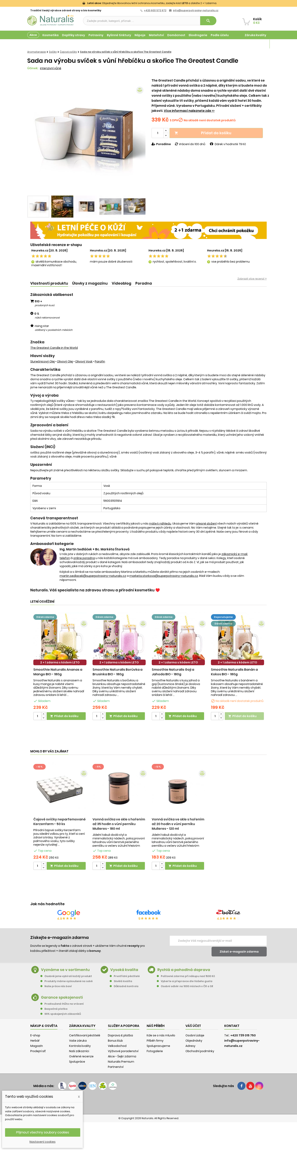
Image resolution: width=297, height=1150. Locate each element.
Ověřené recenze (81, 1056)
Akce (33, 35)
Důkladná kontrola (126, 986)
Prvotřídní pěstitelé (127, 976)
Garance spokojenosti (62, 997)
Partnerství (115, 1067)
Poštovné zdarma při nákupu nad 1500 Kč (188, 976)
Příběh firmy (155, 1041)
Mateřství (156, 35)
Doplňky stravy (73, 35)
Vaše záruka (78, 1041)
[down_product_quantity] (43, 718)
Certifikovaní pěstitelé (84, 1035)
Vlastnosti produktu (49, 283)
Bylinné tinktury (119, 35)
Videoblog (121, 283)
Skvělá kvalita (123, 981)
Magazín (259, 44)
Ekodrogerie (198, 35)
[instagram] (259, 1086)
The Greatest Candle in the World (54, 348)
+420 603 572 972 (155, 10)
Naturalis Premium (121, 1062)
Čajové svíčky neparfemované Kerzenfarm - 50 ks (59, 821)
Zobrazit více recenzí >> (252, 278)
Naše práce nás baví (58, 986)
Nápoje (140, 35)
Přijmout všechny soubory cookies (42, 1132)
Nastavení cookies (42, 1142)
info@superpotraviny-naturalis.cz (195, 10)
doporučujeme (223, 617)
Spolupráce (77, 1062)
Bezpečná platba (55, 1009)
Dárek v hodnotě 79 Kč (230, 144)
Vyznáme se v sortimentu (65, 969)
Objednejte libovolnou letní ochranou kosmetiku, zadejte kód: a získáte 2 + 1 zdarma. (152, 3)
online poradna (84, 558)
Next (139, 136)
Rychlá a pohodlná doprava (183, 969)
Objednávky (193, 1041)
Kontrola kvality (80, 1046)
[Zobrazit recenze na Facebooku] (148, 913)
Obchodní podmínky (199, 1051)
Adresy (190, 1046)
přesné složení (206, 524)
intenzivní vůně (50, 68)
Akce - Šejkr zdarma (122, 1056)
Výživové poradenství (123, 1051)
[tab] (49, 283)
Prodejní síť (38, 1051)
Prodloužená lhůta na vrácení (64, 1003)
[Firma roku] (148, 1101)
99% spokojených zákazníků (62, 1014)
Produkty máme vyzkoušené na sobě (68, 981)
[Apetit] (72, 1086)
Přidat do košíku (203, 132)
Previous (33, 136)
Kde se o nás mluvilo (161, 1035)
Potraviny (95, 35)
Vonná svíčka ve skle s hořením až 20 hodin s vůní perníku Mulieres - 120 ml (178, 824)
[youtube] (250, 1086)
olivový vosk (84, 361)
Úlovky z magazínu (90, 283)
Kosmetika (50, 35)
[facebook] (241, 1086)
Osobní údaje (194, 1035)
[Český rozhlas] (62, 1086)
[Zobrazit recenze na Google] (68, 913)
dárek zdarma (45, 617)
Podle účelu (220, 35)
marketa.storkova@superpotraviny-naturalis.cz (163, 576)
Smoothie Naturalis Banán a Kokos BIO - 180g (234, 672)
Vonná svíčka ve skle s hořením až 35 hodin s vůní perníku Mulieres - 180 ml (119, 824)
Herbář (35, 1041)
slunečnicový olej (42, 361)
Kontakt (231, 1025)
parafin (100, 361)
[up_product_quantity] (43, 714)
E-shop (35, 1035)
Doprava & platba (120, 1035)
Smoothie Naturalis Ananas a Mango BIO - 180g (57, 672)
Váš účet (193, 1025)
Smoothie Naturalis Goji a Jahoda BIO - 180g (173, 672)
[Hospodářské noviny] (92, 1086)
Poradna (143, 283)
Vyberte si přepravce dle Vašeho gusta (186, 981)
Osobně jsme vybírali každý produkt (68, 976)
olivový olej (65, 361)
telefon (65, 558)
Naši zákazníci (79, 1051)
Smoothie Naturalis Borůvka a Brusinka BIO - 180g (117, 672)
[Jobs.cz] (82, 1086)
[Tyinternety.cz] (113, 1086)
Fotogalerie (155, 1051)
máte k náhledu (160, 524)
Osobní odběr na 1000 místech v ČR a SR (187, 986)
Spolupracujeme (158, 1046)
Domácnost (176, 35)
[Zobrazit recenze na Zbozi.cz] (228, 913)
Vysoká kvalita (124, 969)
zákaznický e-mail (234, 554)
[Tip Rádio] (103, 1086)
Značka (37, 342)
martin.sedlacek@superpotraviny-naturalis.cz (93, 576)
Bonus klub (115, 1041)
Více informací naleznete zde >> (189, 111)
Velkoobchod (117, 1046)
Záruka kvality (255, 35)
